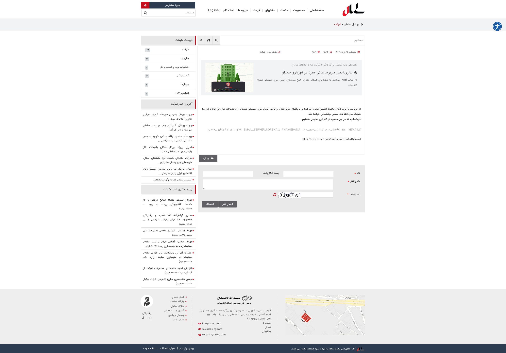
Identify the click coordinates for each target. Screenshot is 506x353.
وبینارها (167, 85)
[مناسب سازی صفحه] (497, 26)
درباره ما (243, 10)
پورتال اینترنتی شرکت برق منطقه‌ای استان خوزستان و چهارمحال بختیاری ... (167, 160)
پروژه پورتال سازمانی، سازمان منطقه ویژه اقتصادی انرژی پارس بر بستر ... (167, 171)
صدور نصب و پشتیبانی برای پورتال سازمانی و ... (167, 217)
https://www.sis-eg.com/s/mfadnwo (323, 139)
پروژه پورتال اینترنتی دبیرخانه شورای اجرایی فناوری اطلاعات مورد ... (167, 117)
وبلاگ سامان (177, 306)
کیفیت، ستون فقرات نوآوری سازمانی (172, 180)
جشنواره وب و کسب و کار (167, 67)
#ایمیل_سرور (332, 129)
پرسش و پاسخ (176, 315)
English (213, 10)
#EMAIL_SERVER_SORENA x (272, 129)
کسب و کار (167, 76)
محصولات (299, 10)
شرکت (167, 50)
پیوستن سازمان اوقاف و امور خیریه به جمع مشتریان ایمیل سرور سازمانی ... (167, 138)
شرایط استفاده (167, 348)
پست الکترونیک (271, 173)
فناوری (167, 59)
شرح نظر (354, 181)
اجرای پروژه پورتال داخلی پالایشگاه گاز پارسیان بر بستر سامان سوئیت (167, 149)
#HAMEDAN (290, 129)
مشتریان (270, 10)
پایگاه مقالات (177, 301)
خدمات (284, 10)
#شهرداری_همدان (218, 129)
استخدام (228, 10)
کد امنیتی (353, 194)
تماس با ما (178, 320)
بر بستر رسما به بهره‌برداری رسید (167, 244)
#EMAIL (353, 129)
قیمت (256, 10)
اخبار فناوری (178, 297)
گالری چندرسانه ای (174, 311)
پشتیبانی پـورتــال (147, 315)
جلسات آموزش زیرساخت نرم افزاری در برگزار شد (167, 255)
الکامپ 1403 (167, 93)
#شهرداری (236, 129)
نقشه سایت (149, 348)
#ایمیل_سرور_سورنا (312, 129)
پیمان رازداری (186, 348)
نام (357, 173)
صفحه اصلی (317, 10)
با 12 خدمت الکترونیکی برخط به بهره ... (167, 202)
